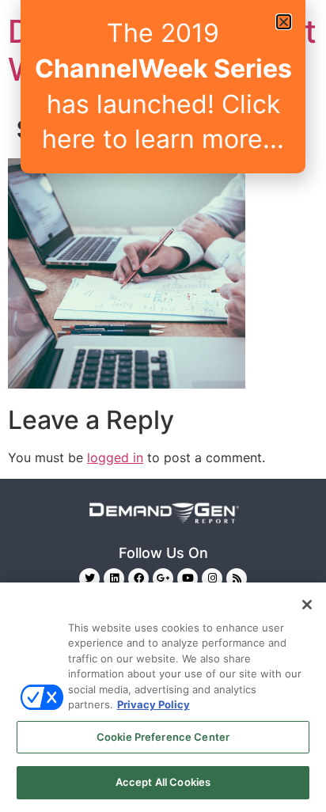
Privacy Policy (153, 704)
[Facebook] (138, 578)
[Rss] (236, 578)
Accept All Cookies (163, 782)
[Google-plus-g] (163, 578)
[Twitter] (89, 578)
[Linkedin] (114, 578)
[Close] (307, 604)
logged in (115, 457)
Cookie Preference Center (163, 736)
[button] (284, 22)
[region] (163, 697)
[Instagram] (212, 578)
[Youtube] (187, 578)
